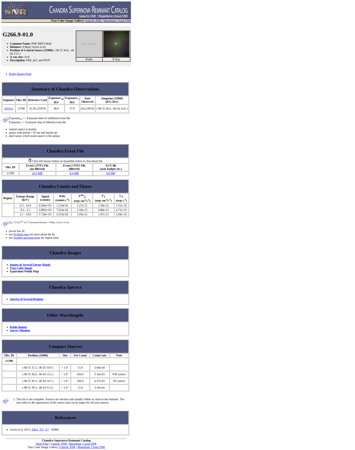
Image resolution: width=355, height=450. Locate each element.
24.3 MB (37, 173)
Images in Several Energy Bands (30, 264)
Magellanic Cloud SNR (117, 20)
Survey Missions (20, 330)
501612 (8, 108)
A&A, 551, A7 (40, 429)
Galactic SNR (93, 20)
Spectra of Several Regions (26, 299)
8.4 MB (74, 173)
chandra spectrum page (26, 237)
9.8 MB (110, 173)
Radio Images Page (20, 73)
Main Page (42, 443)
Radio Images (18, 327)
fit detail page (21, 234)
